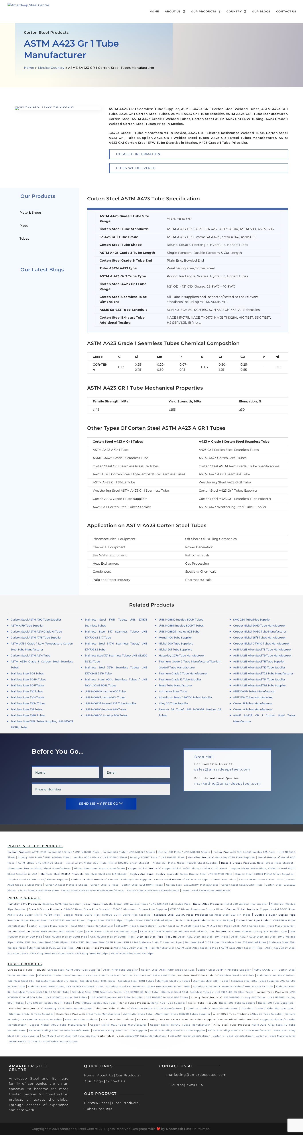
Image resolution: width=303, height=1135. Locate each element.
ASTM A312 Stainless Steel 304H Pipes (42, 942)
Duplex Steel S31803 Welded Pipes (149, 920)
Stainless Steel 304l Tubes (27, 685)
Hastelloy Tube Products (25, 1008)
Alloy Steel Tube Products (232, 1024)
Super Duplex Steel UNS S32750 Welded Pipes (52, 920)
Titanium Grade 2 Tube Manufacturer (184, 661)
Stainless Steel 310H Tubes (28, 703)
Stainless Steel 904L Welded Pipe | (53, 947)
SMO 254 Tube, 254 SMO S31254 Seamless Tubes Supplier (176, 1019)
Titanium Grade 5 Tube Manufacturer (212, 1008)
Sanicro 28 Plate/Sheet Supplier (129, 879)
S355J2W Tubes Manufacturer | (191, 1036)
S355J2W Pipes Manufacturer (135, 925)
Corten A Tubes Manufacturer (253, 709)
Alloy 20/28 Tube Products (231, 1014)
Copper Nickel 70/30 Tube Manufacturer (259, 631)
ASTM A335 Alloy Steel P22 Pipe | (44, 953)
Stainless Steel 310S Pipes (202, 942)
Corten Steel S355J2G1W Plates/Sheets (192, 884)
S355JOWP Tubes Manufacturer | (147, 1036)
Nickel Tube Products (202, 1002)
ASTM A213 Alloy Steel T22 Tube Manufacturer (263, 673)
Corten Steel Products (169, 879)
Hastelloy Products (200, 857)
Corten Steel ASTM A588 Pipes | (180, 925)
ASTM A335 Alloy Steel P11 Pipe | (243, 947)
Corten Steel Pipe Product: (254, 920)
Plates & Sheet (96, 1103)
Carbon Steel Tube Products (27, 969)
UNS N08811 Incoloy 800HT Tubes (181, 625)
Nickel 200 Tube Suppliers (176, 643)
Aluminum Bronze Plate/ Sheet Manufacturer (40, 868)
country (234, 11)
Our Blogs (261, 11)
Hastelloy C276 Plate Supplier (235, 857)
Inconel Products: (19, 931)
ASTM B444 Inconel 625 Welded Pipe (111, 931)
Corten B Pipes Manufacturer (49, 925)
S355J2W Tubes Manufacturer (253, 697)
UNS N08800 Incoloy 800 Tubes (106, 715)
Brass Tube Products (70, 1014)
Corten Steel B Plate (104, 884)
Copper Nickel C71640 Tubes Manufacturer (261, 643)
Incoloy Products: (222, 931)
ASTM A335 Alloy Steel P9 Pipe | (199, 947)
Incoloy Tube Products (206, 997)
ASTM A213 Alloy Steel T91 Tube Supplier (259, 679)
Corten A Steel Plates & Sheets (66, 884)
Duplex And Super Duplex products (154, 874)
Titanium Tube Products (112, 1008)
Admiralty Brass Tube (173, 691)
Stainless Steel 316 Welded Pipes (244, 942)
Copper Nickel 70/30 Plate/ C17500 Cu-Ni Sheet (194, 868)
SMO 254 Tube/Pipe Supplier (252, 619)
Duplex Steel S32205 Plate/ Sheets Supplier (38, 879)
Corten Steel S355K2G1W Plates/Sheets (153, 890)
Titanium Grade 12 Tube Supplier (180, 679)
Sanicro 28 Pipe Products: (193, 920)
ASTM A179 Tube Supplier (120, 969)
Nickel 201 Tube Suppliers (175, 649)
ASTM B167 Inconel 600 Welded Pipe (57, 931)
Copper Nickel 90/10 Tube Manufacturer (259, 625)
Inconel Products (19, 852)
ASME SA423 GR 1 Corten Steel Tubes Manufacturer (43, 1041)
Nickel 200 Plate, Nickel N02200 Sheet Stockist (117, 862)
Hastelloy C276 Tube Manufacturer (182, 655)
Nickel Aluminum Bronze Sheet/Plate (99, 868)
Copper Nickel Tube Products (238, 1019)
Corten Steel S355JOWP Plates (142, 884)
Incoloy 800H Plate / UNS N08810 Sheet (100, 857)
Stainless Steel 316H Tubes (28, 715)
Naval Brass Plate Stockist (275, 862)
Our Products (203, 11)
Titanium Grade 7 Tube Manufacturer (183, 673)
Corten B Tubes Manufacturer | (234, 1036)
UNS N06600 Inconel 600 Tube (105, 691)
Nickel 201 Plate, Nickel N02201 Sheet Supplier (185, 862)
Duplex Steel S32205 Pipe (104, 920)
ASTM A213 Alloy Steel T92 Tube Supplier (259, 685)
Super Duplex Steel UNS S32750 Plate (206, 874)
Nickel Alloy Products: (208, 903)
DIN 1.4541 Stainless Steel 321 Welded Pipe (153, 942)
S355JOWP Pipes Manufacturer (92, 925)
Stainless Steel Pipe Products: (157, 936)
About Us (173, 11)
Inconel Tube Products (271, 992)
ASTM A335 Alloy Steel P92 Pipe (132, 953)
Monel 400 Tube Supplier (175, 637)
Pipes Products (125, 1103)
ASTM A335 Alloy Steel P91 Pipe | (89, 953)
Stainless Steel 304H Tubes (28, 679)
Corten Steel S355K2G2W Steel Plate (206, 890)
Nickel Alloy (73, 862)
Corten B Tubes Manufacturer (253, 703)
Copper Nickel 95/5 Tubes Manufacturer (259, 637)
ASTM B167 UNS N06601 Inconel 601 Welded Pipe (173, 931)
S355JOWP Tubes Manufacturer (254, 691)
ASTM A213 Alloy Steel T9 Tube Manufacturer (262, 655)
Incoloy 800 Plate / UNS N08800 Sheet (44, 857)
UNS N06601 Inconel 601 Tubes (105, 697)
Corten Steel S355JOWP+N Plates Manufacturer (93, 890)
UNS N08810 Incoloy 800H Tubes (181, 619)
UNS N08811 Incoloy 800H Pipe (66, 936)
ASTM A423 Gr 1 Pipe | (217, 925)
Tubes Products (98, 1109)
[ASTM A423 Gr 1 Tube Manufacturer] (57, 109)
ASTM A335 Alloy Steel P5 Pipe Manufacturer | (145, 947)
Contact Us (286, 11)
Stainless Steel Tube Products (197, 975)
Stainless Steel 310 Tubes (27, 691)
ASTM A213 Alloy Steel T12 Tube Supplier (259, 667)
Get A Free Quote (119, 86)
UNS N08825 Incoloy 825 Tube (179, 631)
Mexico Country (51, 68)
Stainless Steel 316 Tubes (27, 709)
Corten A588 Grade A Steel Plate (261, 879)
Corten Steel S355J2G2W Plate (242, 884)
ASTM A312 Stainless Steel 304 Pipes (203, 936)
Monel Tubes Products (134, 1002)
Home (154, 11)
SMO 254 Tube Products (81, 1019)
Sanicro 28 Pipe (222, 920)
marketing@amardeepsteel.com (227, 783)
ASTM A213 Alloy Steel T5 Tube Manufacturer (262, 649)
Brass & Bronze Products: (46, 909)
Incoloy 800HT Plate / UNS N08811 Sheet (157, 857)
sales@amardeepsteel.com (222, 769)
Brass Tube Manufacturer (175, 685)
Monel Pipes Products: (98, 903)
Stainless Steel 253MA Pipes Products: (181, 914)
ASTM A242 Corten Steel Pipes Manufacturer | (264, 925)
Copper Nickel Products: (242, 909)
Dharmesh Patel (179, 1129)
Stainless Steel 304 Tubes (27, 673)
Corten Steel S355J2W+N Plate (38, 890)
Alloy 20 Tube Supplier (267, 1014)
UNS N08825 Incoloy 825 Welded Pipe (261, 931)
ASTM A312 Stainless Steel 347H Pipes (96, 942)
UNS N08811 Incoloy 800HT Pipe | (113, 936)
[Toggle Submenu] (64, 212)
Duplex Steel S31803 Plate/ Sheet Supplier (264, 874)
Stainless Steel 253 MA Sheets (105, 874)
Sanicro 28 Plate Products (88, 879)
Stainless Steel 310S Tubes (27, 697)
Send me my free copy (101, 804)
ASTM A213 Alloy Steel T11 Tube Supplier (259, 661)
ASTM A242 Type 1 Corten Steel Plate (211, 879)
